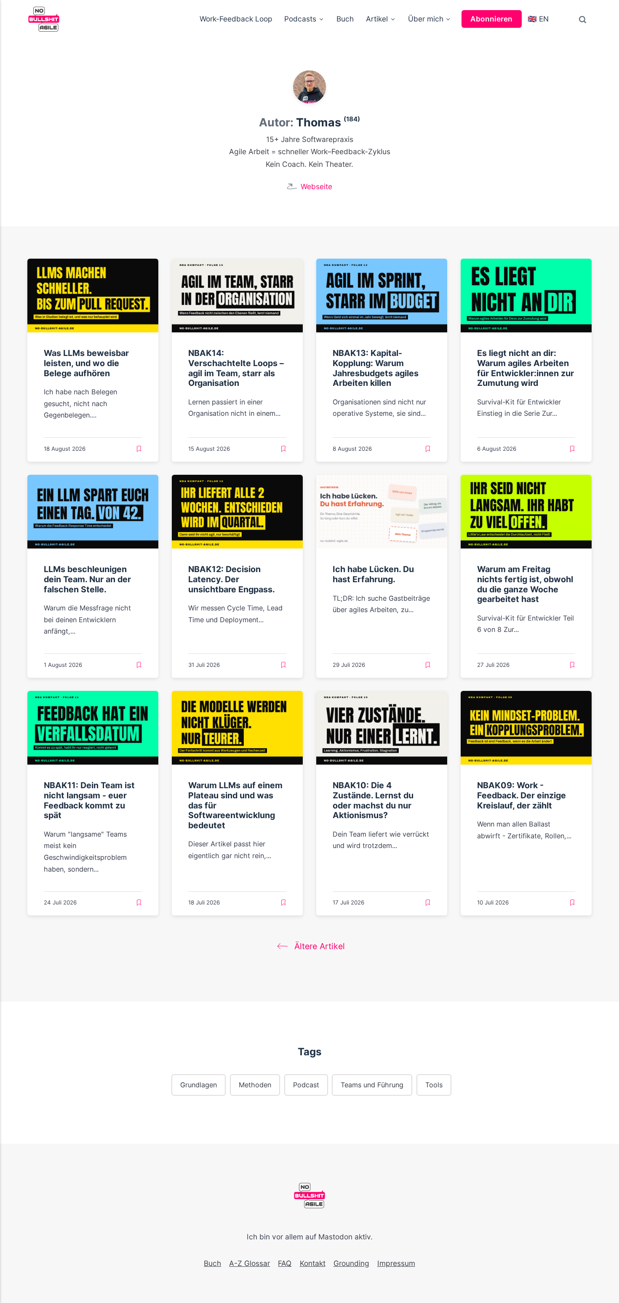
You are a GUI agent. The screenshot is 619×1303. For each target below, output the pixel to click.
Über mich (425, 18)
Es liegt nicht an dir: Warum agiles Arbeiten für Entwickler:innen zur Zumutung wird (525, 368)
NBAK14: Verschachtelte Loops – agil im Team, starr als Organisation (236, 368)
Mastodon (335, 1236)
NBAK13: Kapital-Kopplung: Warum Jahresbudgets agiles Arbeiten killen (376, 368)
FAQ (284, 1263)
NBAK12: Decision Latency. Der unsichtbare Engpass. (231, 579)
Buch (345, 18)
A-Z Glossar (249, 1263)
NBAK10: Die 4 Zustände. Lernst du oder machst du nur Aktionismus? (373, 800)
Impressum (396, 1263)
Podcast (306, 1084)
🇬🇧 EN (538, 18)
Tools (434, 1084)
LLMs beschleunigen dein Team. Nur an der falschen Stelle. (87, 579)
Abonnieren (491, 18)
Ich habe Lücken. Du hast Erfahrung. (373, 574)
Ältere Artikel (318, 946)
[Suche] (582, 19)
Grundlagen (198, 1084)
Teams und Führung (372, 1084)
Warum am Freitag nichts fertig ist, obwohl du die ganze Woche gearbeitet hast (525, 584)
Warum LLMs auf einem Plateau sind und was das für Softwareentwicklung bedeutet (235, 805)
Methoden (255, 1084)
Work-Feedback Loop (236, 18)
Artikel (377, 18)
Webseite (316, 186)
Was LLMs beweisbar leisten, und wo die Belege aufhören (86, 363)
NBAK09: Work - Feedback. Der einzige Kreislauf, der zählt (521, 795)
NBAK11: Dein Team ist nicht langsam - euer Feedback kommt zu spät (89, 800)
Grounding (351, 1263)
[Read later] (139, 449)
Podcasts (300, 18)
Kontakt (313, 1263)
